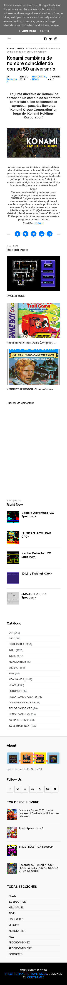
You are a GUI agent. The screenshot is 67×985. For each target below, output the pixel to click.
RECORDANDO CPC (20, 708)
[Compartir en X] (25, 234)
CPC (11, 638)
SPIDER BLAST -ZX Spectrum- (36, 846)
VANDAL (39, 223)
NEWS (20, 48)
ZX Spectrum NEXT (20, 725)
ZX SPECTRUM (17, 720)
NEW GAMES (16, 679)
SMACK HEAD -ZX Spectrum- (34, 595)
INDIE (12, 650)
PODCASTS (15, 691)
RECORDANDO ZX (19, 714)
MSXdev (13, 667)
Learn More (28, 31)
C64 (11, 632)
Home (10, 48)
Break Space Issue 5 (31, 828)
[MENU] (9, 38)
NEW (11, 673)
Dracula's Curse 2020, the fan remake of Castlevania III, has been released (39, 813)
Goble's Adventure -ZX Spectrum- (37, 514)
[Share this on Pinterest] (33, 234)
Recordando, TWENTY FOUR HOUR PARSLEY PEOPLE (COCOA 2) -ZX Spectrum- (38, 867)
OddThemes (35, 977)
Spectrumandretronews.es (26, 973)
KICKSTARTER (17, 661)
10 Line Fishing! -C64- (36, 573)
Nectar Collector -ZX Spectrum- (36, 555)
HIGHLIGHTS (39, 76)
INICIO (12, 656)
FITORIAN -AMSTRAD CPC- (36, 534)
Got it (44, 31)
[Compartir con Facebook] (17, 234)
